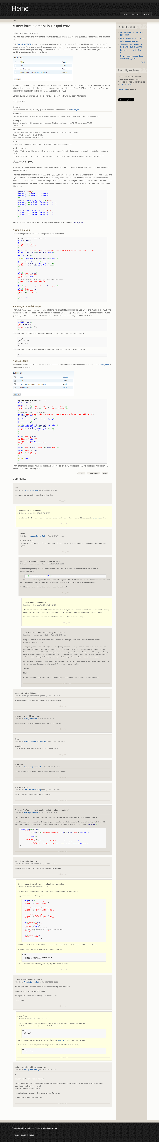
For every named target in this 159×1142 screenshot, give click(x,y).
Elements (96, 518)
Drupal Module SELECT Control (28, 979)
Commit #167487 (24, 44)
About (146, 14)
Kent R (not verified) (31, 812)
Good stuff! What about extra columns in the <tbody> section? (42, 810)
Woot (22, 533)
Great (17, 739)
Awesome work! (21, 787)
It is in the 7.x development (29, 510)
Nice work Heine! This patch (27, 693)
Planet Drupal (93, 473)
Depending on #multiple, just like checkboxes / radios (40, 884)
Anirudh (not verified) (31, 982)
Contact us (122, 89)
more (143, 62)
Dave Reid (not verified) (32, 790)
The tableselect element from (36, 602)
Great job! (19, 764)
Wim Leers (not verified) (32, 767)
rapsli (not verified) (31, 490)
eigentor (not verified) (37, 536)
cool (16, 488)
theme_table (75, 110)
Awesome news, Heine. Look (27, 716)
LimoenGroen (126, 84)
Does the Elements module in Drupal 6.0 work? (40, 561)
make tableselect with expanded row (30, 1067)
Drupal (135, 14)
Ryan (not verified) (30, 718)
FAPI (105, 473)
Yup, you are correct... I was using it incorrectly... (44, 632)
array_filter (22, 1016)
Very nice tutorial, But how (26, 861)
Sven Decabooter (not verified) (35, 741)
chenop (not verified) (31, 1070)
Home (125, 14)
